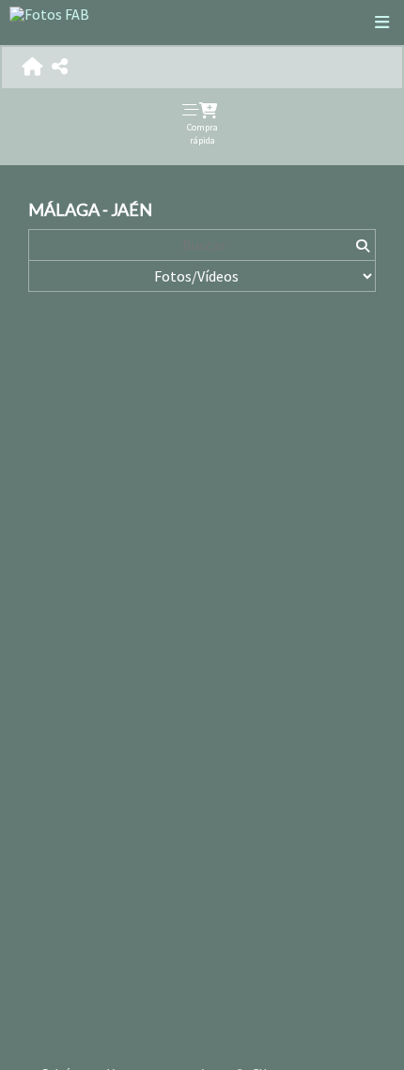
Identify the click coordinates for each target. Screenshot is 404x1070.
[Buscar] (362, 245)
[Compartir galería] (60, 67)
